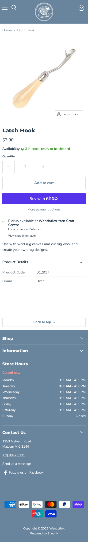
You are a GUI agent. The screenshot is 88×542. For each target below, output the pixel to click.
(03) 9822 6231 (13, 455)
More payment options (44, 209)
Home (7, 30)
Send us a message (16, 464)
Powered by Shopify (44, 533)
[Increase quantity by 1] (43, 167)
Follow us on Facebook (25, 472)
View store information (22, 235)
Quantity (8, 156)
